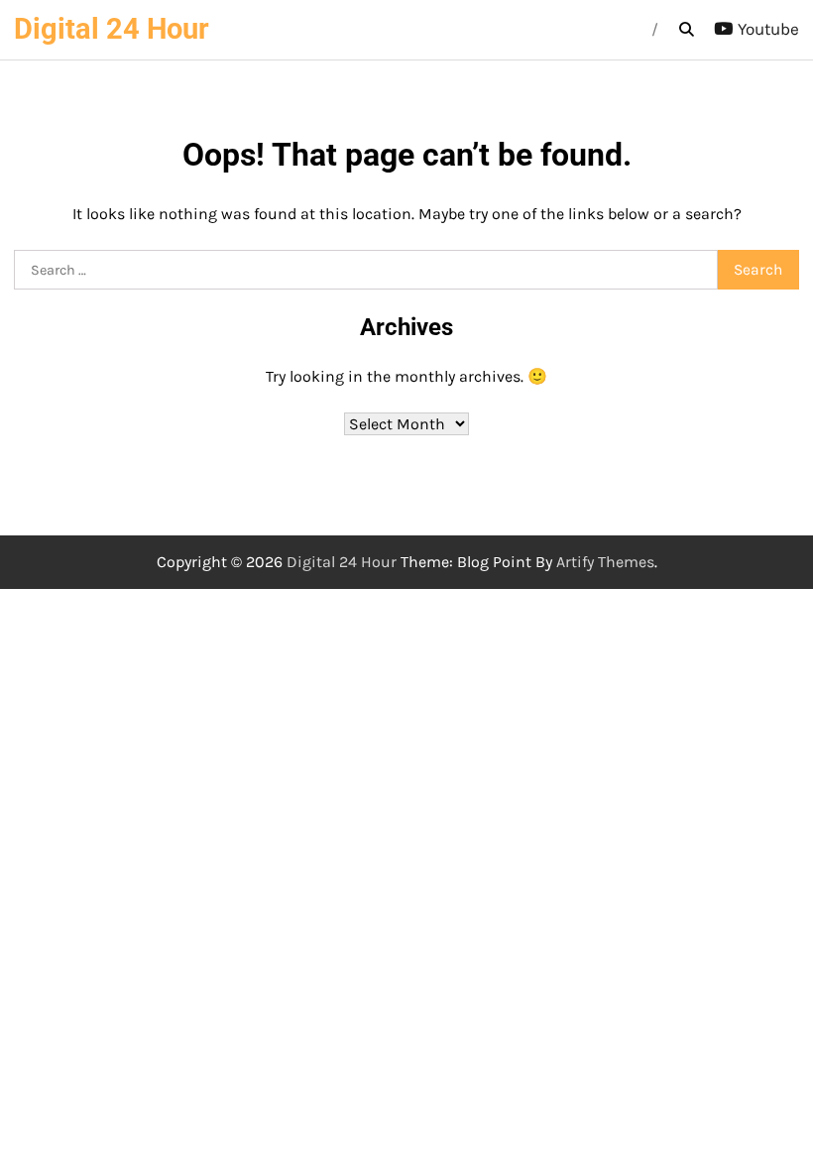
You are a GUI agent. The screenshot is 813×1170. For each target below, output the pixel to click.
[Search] (686, 30)
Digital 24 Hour (111, 29)
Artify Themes (605, 561)
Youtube (768, 29)
